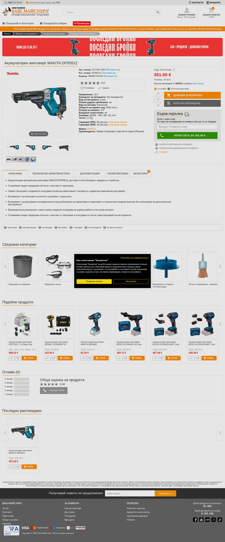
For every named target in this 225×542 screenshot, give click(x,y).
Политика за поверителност (134, 258)
